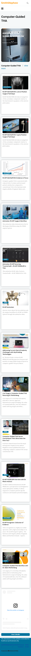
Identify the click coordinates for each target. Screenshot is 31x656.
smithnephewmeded (17, 628)
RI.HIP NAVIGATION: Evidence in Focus (15, 178)
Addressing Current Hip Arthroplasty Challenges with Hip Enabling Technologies (15, 352)
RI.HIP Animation (8, 307)
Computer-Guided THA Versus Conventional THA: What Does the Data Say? (14, 438)
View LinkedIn (15, 634)
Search (27, 3)
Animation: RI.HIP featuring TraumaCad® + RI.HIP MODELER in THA (14, 266)
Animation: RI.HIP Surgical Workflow (15, 221)
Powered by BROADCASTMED (9, 651)
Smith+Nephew (7, 628)
